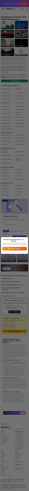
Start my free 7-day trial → (14, 248)
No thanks (14, 251)
